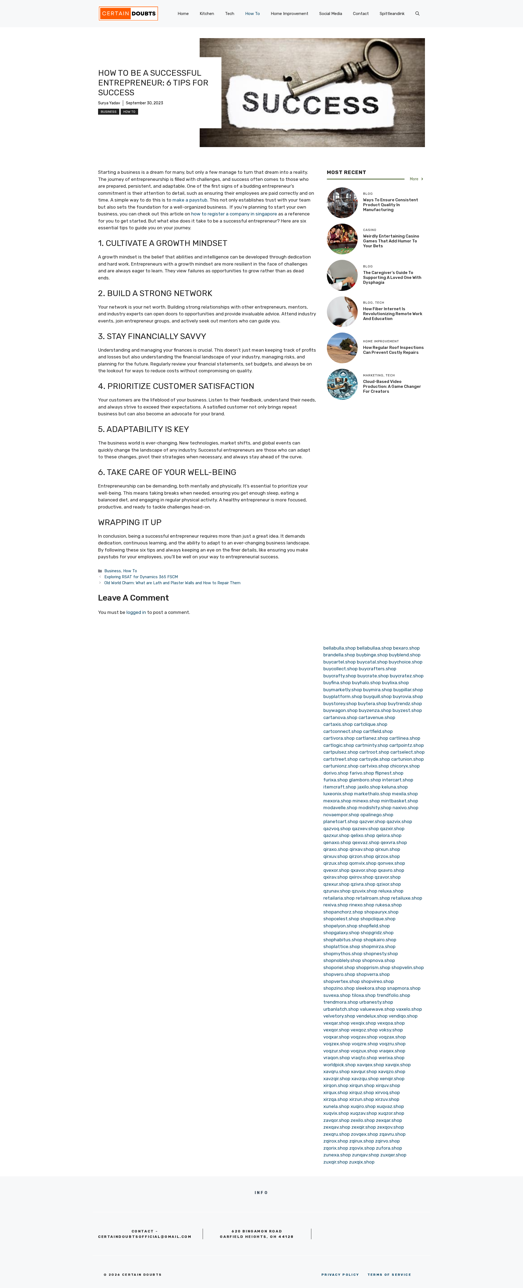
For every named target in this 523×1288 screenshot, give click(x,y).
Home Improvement (289, 13)
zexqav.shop (336, 1127)
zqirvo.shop (387, 1141)
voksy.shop (391, 1030)
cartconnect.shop (342, 731)
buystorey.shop (340, 703)
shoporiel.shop (339, 967)
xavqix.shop (398, 1064)
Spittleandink (392, 13)
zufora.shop (389, 1148)
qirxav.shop (361, 849)
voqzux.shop (364, 1050)
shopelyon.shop (340, 925)
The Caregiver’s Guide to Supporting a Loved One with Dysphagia (392, 277)
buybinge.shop (372, 654)
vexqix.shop (363, 1023)
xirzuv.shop (387, 1099)
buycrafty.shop (339, 675)
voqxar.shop (336, 1037)
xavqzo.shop (391, 1071)
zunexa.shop (337, 1155)
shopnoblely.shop (342, 960)
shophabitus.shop (342, 939)
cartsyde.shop (374, 759)
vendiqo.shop (403, 1016)
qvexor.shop (336, 870)
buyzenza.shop (375, 710)
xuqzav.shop (363, 1113)
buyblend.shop (405, 654)
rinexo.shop (361, 905)
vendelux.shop (372, 1016)
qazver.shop (372, 821)
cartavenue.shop (376, 717)
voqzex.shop (337, 1043)
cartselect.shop (407, 752)
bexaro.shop (406, 648)
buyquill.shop (377, 696)
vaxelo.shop (409, 1009)
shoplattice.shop (341, 946)
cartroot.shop (374, 752)
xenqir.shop (392, 1078)
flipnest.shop (389, 773)
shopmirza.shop (378, 946)
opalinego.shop (376, 814)
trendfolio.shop (393, 995)
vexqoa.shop (391, 1023)
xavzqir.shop (336, 1078)
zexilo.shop (363, 1120)
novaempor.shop (341, 814)
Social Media (330, 13)
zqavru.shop (392, 1134)
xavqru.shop (336, 1071)
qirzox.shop (387, 856)
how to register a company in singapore (234, 214)
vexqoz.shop (364, 1030)
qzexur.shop (336, 884)
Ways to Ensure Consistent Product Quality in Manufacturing (390, 204)
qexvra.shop (394, 842)
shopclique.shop (378, 918)
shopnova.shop (378, 960)
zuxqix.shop (362, 1162)
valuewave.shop (377, 1009)
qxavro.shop (391, 870)
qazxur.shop (336, 835)
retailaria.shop (339, 898)
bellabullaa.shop (374, 648)
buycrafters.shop (377, 668)
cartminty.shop (371, 745)
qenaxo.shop (337, 842)
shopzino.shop (339, 988)
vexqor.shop (336, 1030)
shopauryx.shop (381, 912)
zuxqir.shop (335, 1162)
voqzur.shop (336, 1050)
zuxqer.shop (393, 1155)
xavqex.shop (370, 1064)
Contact (361, 13)
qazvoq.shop (337, 828)
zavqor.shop (336, 1120)
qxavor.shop (364, 870)
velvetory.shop (339, 1016)
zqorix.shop (335, 1148)
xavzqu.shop (365, 1078)
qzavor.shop (388, 877)
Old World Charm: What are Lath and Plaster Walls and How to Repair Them (172, 582)
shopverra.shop (373, 974)
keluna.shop (395, 787)
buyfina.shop (337, 682)
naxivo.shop (405, 807)
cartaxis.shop (338, 724)
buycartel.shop (339, 662)
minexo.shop (366, 800)
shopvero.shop (339, 974)
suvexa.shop (337, 995)
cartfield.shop (378, 731)
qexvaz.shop (365, 842)
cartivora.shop (339, 738)
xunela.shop (336, 1106)
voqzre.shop (365, 1043)
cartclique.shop (370, 724)
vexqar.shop (336, 1023)
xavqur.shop (364, 1071)
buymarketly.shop (342, 689)
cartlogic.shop (338, 745)
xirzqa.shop (335, 1099)
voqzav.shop (364, 1037)
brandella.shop (339, 654)
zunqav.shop (365, 1155)
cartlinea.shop (404, 738)
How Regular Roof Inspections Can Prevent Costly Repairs (393, 350)
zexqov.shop (390, 1127)
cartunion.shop (407, 759)
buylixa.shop (395, 682)
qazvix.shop (399, 821)
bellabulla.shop (339, 648)
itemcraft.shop (339, 787)
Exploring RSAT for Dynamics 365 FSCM (141, 576)
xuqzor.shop (391, 1113)
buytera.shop (372, 703)
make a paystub (189, 200)
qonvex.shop (391, 863)
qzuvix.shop (364, 891)
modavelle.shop (340, 807)
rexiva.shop (335, 905)
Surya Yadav (109, 103)
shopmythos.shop (342, 953)
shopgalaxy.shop (341, 932)
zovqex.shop (364, 1134)
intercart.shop (397, 779)
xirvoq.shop (387, 1092)
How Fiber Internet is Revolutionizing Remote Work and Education (392, 313)
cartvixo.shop (374, 766)
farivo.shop (361, 773)
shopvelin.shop (407, 967)
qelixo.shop (363, 835)
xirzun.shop (361, 1099)
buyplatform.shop (342, 696)
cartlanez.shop (372, 738)
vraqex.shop (392, 1050)
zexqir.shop (363, 1127)
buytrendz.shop (405, 703)
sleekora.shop (371, 988)
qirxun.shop (387, 849)
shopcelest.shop (341, 918)
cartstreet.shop (340, 759)
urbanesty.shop (376, 1002)
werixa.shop (391, 1057)
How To (252, 13)
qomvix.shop (362, 863)
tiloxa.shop (364, 995)
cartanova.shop (340, 717)
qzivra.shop (363, 884)
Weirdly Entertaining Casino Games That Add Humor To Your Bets (391, 241)
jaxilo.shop (369, 787)
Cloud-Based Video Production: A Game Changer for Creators (392, 386)
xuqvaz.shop (390, 1106)
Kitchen (207, 13)
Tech (229, 13)
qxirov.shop (361, 877)
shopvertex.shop (341, 981)
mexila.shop (405, 793)
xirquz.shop (361, 1092)
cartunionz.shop (340, 766)
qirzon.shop (361, 856)
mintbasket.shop (399, 800)
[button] (417, 13)
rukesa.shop (388, 905)
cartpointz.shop (406, 745)
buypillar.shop (408, 689)
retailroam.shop (373, 898)
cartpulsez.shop (340, 752)
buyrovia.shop (408, 696)
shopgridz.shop (377, 932)
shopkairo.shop (379, 939)
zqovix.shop (362, 1148)
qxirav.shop (335, 877)
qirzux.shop (335, 863)
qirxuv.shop (335, 856)
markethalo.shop (372, 793)
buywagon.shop (340, 710)
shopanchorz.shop (343, 912)
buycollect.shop (340, 668)
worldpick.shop (339, 1064)
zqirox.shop (335, 1141)
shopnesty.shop (380, 953)
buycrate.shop (373, 675)
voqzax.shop (392, 1037)
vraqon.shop (336, 1057)
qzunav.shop (337, 891)
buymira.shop (377, 689)
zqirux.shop (361, 1141)
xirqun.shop (362, 1085)
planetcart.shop (340, 821)
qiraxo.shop (335, 849)
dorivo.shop (335, 773)
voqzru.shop (392, 1043)
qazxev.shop (365, 828)
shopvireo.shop (377, 981)
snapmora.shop (404, 988)
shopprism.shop (373, 967)
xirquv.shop (388, 1085)
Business (109, 112)
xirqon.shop (335, 1085)
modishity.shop (374, 807)
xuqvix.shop (336, 1113)
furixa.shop (335, 779)
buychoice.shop (405, 662)
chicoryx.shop (405, 766)
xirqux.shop (335, 1092)
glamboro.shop (365, 779)
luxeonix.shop (338, 793)
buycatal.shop (372, 662)
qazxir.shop (392, 828)
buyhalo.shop (366, 682)
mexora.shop (337, 800)
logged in (136, 612)
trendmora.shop (340, 1002)
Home (183, 13)
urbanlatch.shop (341, 1009)
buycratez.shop (407, 675)
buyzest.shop (407, 710)
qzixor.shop (388, 884)
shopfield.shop (374, 925)
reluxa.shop (390, 891)
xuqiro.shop (363, 1106)
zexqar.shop (389, 1120)
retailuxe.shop (406, 898)
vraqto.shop (364, 1057)
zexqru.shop (336, 1134)
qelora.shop (389, 835)
